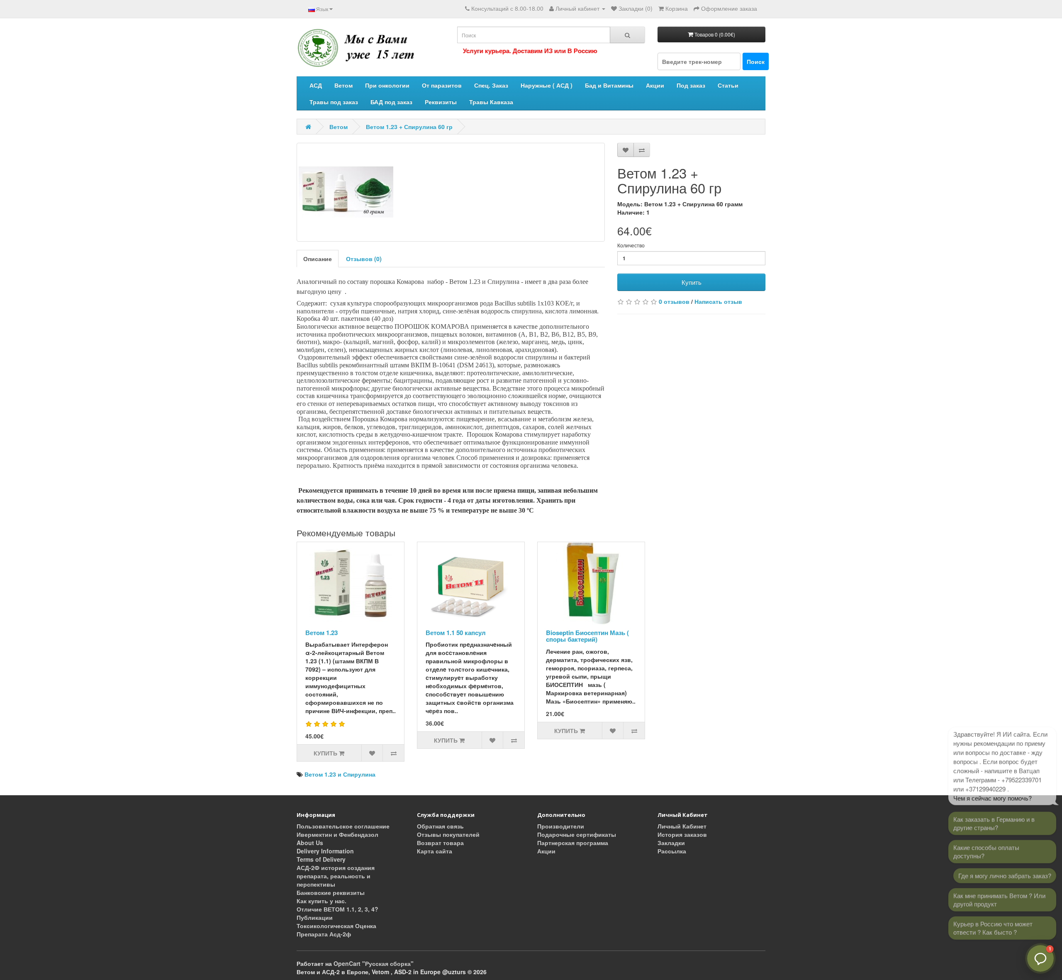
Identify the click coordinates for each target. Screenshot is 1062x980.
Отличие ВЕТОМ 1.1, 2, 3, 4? (337, 909)
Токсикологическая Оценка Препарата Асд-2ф (336, 929)
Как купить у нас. (321, 901)
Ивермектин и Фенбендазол (337, 834)
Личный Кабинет (682, 826)
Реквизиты (441, 102)
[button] (1040, 958)
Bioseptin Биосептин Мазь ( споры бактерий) (587, 636)
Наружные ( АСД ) (546, 85)
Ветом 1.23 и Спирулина (339, 774)
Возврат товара (440, 842)
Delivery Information (325, 851)
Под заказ (691, 85)
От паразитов (442, 85)
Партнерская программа (572, 842)
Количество (631, 245)
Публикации (315, 917)
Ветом (343, 85)
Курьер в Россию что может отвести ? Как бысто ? (993, 925)
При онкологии (387, 85)
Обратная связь (440, 826)
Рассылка (672, 851)
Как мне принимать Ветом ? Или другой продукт (999, 896)
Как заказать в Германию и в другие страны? (994, 820)
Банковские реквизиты (331, 892)
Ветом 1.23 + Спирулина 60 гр (409, 126)
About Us (310, 842)
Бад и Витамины (609, 85)
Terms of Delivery (321, 859)
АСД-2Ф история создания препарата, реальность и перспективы (336, 875)
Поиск (756, 61)
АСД (315, 85)
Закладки (671, 842)
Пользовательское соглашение (343, 826)
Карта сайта (434, 851)
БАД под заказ (391, 102)
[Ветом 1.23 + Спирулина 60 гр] (451, 192)
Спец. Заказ (491, 85)
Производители (560, 826)
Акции (655, 85)
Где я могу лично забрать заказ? (1004, 872)
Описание (317, 258)
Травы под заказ (333, 102)
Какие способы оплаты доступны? (986, 848)
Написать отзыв (718, 301)
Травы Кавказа (491, 102)
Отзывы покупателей (448, 834)
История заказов (682, 834)
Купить (692, 282)
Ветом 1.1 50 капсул (456, 632)
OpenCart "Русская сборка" (374, 963)
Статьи (728, 85)
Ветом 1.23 (321, 632)
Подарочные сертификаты (576, 834)
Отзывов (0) (364, 258)
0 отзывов (674, 301)
